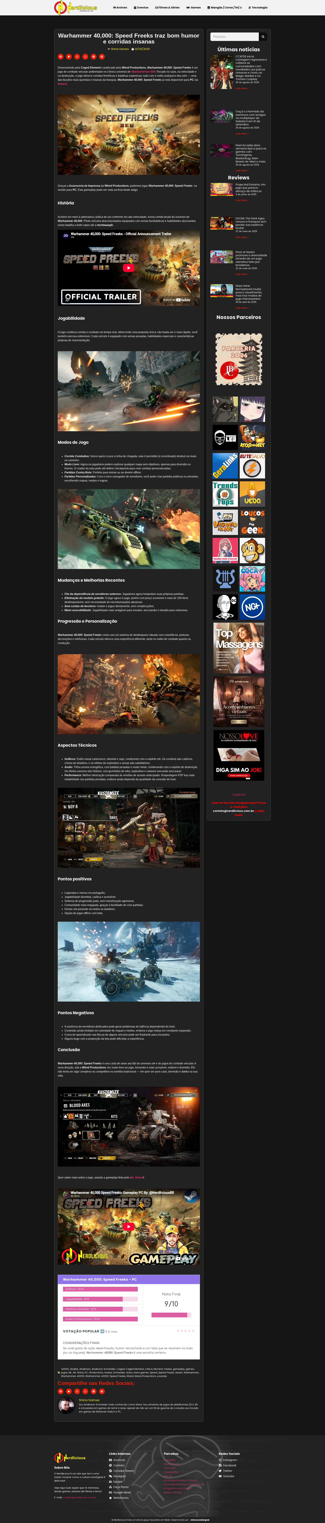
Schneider (119, 1372)
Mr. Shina (136, 1177)
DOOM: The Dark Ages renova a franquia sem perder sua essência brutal (251, 223)
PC (86, 1372)
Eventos (142, 7)
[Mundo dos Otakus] (225, 551)
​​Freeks (168, 1369)
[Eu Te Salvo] (252, 466)
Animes (121, 7)
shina (129, 1372)
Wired (130, 1376)
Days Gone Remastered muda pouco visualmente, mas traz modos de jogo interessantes (249, 292)
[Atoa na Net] (252, 438)
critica (148, 1369)
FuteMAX (170, 1460)
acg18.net (238, 795)
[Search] (263, 36)
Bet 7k (168, 1476)
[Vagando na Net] (225, 523)
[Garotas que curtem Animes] (252, 579)
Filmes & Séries (169, 7)
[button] (60, 57)
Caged (121, 1369)
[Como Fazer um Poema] (225, 579)
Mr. (70, 1372)
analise (74, 1369)
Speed (153, 1372)
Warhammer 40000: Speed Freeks (105, 1376)
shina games (141, 1372)
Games (195, 7)
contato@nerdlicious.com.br (79, 1497)
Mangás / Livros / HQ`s (226, 7)
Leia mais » (242, 88)
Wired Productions (145, 1376)
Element (158, 1369)
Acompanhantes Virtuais (180, 1480)
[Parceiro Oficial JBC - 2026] (238, 359)
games (190, 1369)
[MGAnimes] (252, 410)
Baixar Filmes (172, 1492)
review (108, 1372)
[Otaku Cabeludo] (225, 607)
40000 (65, 1369)
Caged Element (135, 1369)
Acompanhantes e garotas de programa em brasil (184, 1486)
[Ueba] (252, 494)
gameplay (179, 1369)
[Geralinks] (225, 466)
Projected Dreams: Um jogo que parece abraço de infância (250, 188)
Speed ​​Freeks (166, 1372)
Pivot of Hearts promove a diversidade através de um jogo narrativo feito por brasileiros (251, 258)
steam (179, 1372)
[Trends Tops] (225, 494)
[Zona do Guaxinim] (225, 410)
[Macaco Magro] (252, 551)
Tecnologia (259, 7)
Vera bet (170, 1468)
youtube (162, 1376)
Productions (96, 1372)
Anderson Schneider (103, 1369)
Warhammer (191, 1372)
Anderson (85, 1369)
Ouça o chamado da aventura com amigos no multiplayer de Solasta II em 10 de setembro (251, 117)
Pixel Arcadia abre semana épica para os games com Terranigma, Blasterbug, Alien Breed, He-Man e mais (251, 153)
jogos (64, 1372)
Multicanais (171, 1464)
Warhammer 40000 (72, 1376)
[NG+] (252, 607)
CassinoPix (171, 1472)
